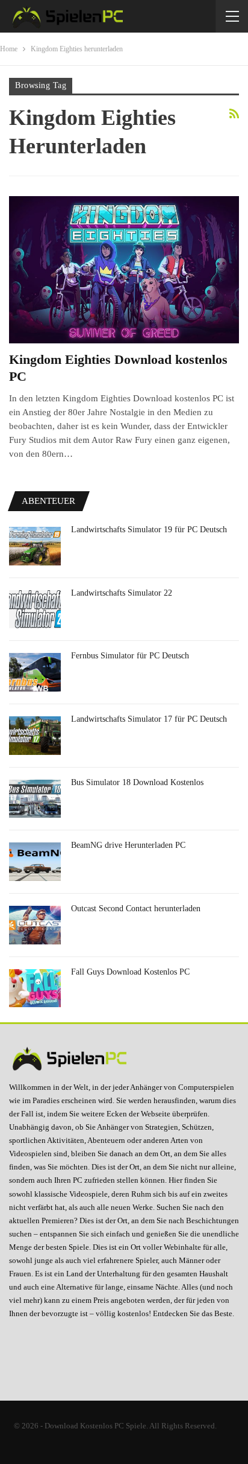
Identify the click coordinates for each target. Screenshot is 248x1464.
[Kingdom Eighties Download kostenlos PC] (124, 269)
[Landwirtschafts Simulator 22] (35, 609)
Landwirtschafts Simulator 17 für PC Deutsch (149, 719)
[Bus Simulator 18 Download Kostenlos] (35, 799)
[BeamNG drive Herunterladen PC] (35, 861)
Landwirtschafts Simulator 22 (121, 592)
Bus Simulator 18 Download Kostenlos (137, 782)
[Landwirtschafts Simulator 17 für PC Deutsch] (35, 735)
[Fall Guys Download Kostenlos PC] (35, 988)
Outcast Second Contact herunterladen (135, 908)
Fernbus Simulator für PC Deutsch (130, 655)
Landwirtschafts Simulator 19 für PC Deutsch (149, 529)
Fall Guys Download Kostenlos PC (130, 971)
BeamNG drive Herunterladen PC (128, 845)
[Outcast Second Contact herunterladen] (35, 925)
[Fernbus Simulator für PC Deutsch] (35, 672)
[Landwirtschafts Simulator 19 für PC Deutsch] (35, 546)
